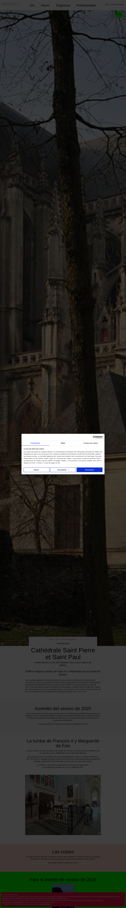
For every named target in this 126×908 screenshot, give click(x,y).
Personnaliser (61, 470)
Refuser (36, 470)
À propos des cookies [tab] (91, 443)
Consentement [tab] (35, 443)
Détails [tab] (63, 443)
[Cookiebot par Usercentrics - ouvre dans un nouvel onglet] (94, 437)
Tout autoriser (89, 470)
